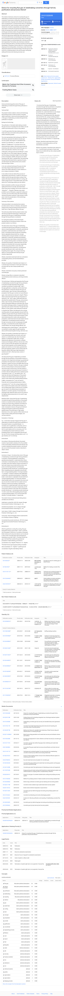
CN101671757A (6, 743)
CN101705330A (6, 778)
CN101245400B (6, 721)
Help (51, 993)
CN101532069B (6, 713)
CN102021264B (6, 648)
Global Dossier (57, 83)
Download (51, 877)
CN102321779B (6, 784)
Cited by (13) (51, 77)
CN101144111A (6, 571)
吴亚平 (54, 30)
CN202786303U (6, 760)
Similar (45, 23)
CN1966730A (6, 567)
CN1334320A (6, 560)
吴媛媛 (51, 30)
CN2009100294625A (7, 820)
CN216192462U (6, 795)
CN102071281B (6, 654)
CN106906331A (6, 681)
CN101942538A (6, 738)
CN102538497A (6, 621)
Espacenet (50, 83)
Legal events (57, 77)
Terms (37, 993)
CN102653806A (6, 666)
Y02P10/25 (7, 76)
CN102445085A (6, 641)
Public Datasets (30, 993)
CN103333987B (6, 676)
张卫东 (47, 30)
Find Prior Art (57, 21)
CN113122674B (6, 688)
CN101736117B (6, 726)
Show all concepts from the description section (14, 984)
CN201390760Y (6, 584)
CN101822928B (6, 631)
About (13, 993)
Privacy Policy (45, 993)
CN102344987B (6, 660)
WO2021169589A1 (7, 734)
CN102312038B (6, 767)
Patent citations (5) (48, 76)
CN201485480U (6, 747)
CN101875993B (6, 635)
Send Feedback (20, 993)
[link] (11, 76)
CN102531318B (6, 717)
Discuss (43, 85)
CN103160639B (6, 671)
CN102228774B (6, 730)
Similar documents (45, 79)
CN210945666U (6, 805)
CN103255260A (6, 763)
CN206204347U (6, 774)
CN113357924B (6, 770)
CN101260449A (6, 578)
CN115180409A (6, 695)
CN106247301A (6, 755)
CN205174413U (6, 787)
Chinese (52, 27)
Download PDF (47, 21)
